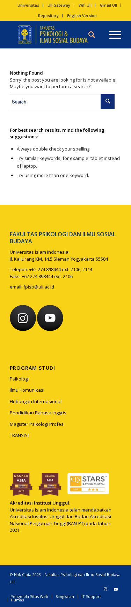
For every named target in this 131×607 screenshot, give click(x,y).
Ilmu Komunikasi (27, 390)
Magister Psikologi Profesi (37, 424)
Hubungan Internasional (35, 401)
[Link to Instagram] (105, 589)
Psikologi (19, 379)
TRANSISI (19, 435)
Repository (48, 15)
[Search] (91, 34)
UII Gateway (59, 5)
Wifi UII (85, 5)
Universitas (28, 5)
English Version (82, 15)
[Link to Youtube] (116, 589)
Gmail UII (108, 5)
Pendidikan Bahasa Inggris (38, 412)
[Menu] (111, 34)
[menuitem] (28, 5)
